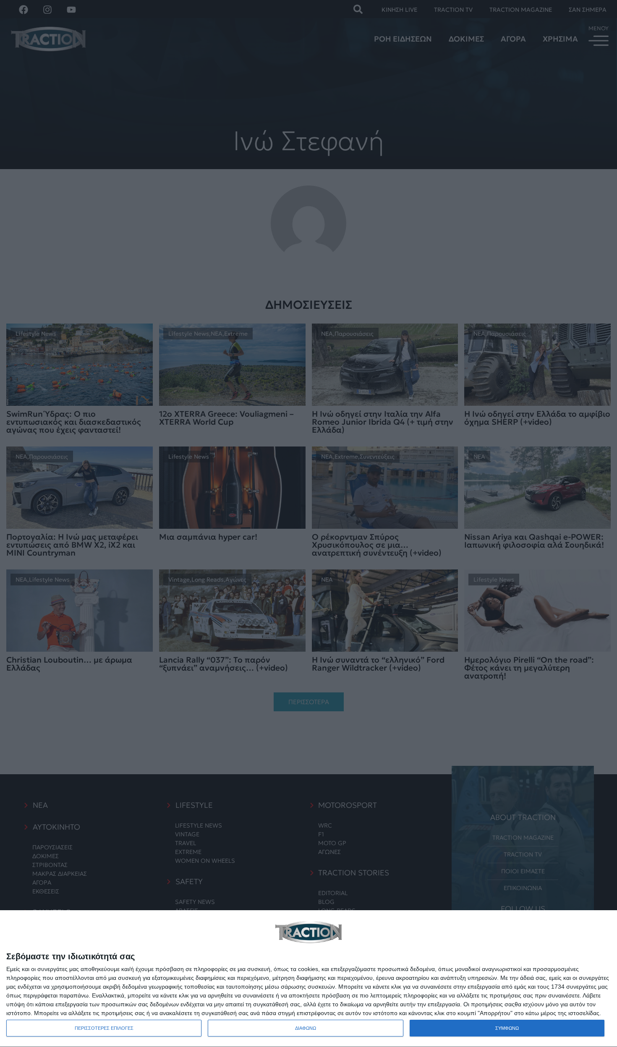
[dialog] (308, 979)
